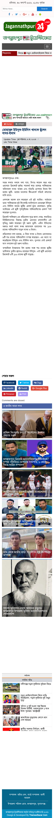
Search (44, 9)
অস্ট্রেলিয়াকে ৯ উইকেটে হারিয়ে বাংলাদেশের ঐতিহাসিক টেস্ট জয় (24, 493)
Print (23, 394)
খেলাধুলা (21, 124)
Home (9, 124)
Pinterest (9, 394)
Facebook (10, 382)
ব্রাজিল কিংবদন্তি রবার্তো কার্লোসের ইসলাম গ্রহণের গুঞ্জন (24, 434)
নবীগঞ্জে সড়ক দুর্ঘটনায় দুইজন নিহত (36, 684)
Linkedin (9, 388)
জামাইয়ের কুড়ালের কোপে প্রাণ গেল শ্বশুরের (34, 718)
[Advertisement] (27, 86)
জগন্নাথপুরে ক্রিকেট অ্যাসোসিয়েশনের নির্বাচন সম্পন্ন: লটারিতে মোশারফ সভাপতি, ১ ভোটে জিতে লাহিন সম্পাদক (25, 462)
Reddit (24, 388)
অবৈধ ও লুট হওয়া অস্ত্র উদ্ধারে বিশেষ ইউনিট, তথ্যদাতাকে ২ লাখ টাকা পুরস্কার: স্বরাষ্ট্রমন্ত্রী (35, 708)
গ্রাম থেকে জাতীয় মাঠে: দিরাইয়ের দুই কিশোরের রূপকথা (26, 554)
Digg (38, 382)
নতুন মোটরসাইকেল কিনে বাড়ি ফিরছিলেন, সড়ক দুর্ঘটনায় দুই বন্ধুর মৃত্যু (35, 698)
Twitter (25, 382)
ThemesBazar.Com (38, 815)
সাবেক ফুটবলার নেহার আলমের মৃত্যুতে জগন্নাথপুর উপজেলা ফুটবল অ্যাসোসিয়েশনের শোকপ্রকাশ (25, 611)
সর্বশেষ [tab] (27, 675)
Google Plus (41, 388)
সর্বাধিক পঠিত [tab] (27, 680)
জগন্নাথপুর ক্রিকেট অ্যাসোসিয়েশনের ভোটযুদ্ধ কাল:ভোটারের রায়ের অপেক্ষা (25, 523)
